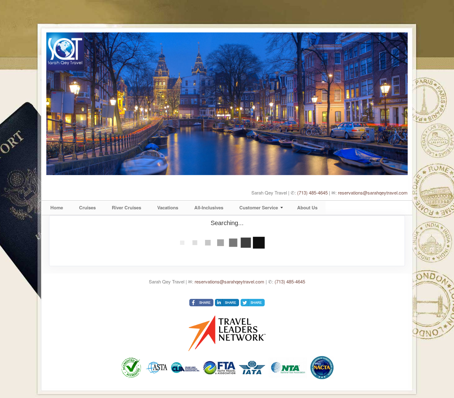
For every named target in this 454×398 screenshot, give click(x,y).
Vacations (167, 207)
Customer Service (258, 207)
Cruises (87, 207)
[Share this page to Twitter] (253, 302)
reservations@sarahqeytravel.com (373, 192)
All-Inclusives (208, 207)
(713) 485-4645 (312, 192)
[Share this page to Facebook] (201, 302)
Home (56, 207)
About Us (307, 207)
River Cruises (126, 207)
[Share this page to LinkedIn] (227, 302)
